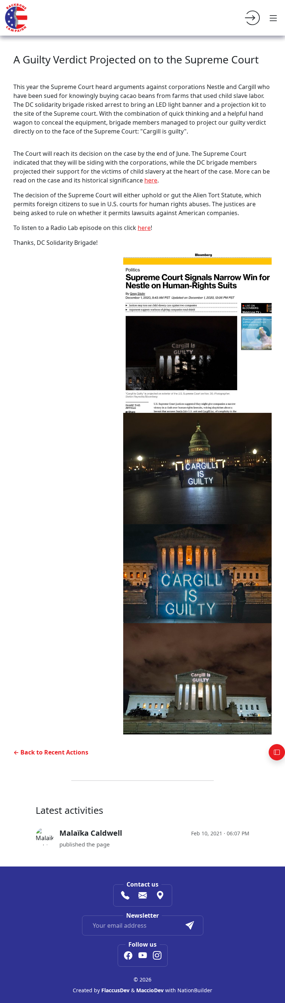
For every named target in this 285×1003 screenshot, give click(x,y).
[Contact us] (142, 896)
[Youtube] (142, 956)
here (150, 180)
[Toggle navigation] (273, 17)
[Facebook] (128, 956)
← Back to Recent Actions (50, 752)
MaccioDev (150, 990)
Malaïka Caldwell (90, 833)
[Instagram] (157, 956)
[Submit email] (190, 925)
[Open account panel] (277, 752)
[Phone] (125, 896)
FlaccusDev (115, 990)
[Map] (160, 896)
